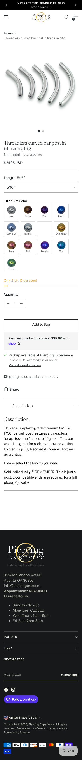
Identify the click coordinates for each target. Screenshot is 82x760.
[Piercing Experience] (41, 17)
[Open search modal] (66, 17)
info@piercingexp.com (22, 585)
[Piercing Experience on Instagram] (13, 690)
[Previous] (6, 5)
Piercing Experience (41, 724)
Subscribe (69, 675)
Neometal (12, 154)
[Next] (75, 5)
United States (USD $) (23, 717)
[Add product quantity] (21, 303)
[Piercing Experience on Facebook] (6, 690)
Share (14, 389)
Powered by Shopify (17, 732)
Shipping (11, 376)
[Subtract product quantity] (8, 303)
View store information (25, 365)
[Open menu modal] (6, 17)
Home (8, 33)
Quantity (11, 294)
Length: (14, 178)
